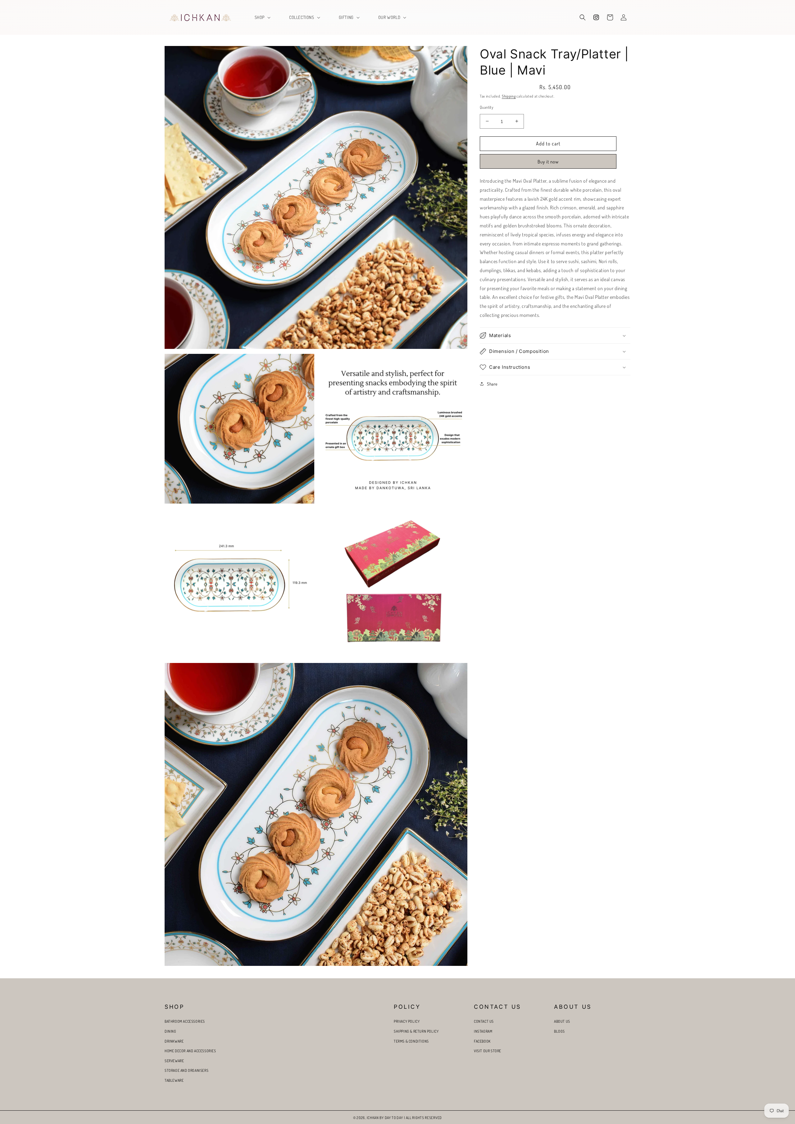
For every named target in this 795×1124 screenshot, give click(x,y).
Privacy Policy (407, 1021)
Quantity (486, 106)
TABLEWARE (174, 1080)
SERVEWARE (174, 1060)
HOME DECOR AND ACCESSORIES (190, 1051)
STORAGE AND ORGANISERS (186, 1070)
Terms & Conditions (411, 1041)
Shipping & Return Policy (416, 1031)
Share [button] (492, 383)
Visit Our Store (487, 1051)
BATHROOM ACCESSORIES (185, 1021)
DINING (170, 1031)
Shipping (509, 96)
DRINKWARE (174, 1041)
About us (562, 1021)
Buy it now (548, 162)
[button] (262, 17)
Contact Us (484, 1021)
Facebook (482, 1041)
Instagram (483, 1031)
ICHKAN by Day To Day (385, 1117)
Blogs (559, 1031)
